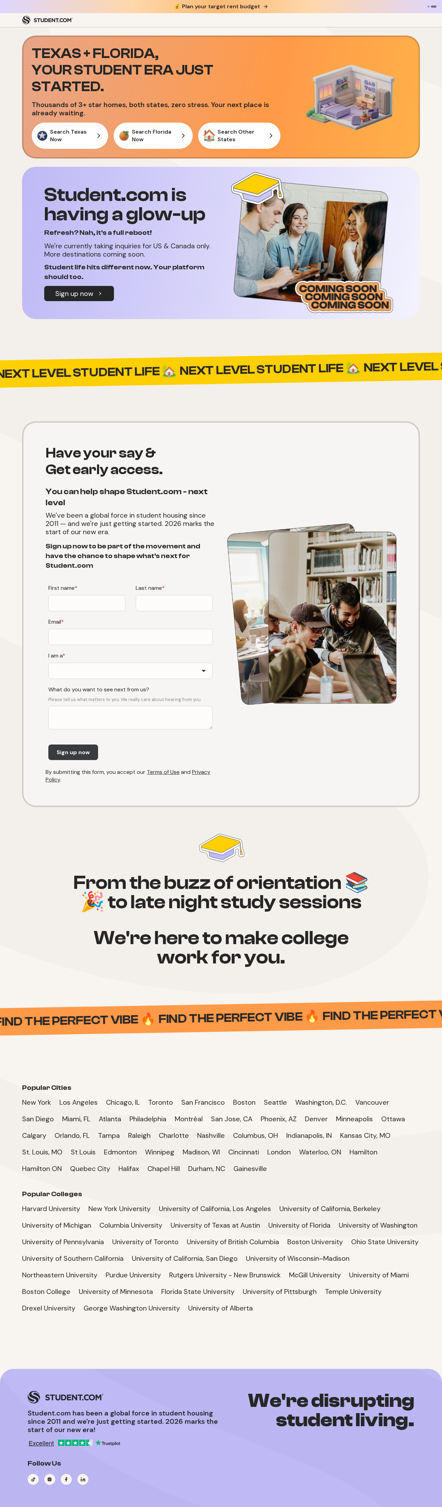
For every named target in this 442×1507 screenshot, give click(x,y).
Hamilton (363, 1152)
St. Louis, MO (42, 1152)
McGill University (315, 1275)
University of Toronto (145, 1242)
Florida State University (197, 1291)
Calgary (34, 1135)
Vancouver (372, 1102)
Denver (316, 1119)
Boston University (315, 1242)
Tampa (109, 1135)
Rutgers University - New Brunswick (225, 1275)
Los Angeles (78, 1102)
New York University (119, 1208)
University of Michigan (56, 1225)
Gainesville (250, 1168)
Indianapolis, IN (309, 1135)
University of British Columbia (233, 1242)
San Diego (38, 1119)
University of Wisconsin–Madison (297, 1258)
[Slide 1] (428, 7)
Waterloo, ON (320, 1152)
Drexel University (48, 1308)
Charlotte (174, 1135)
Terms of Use (163, 772)
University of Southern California (73, 1258)
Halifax (128, 1168)
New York (36, 1102)
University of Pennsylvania (63, 1242)
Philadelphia (147, 1119)
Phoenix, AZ (279, 1119)
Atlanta (110, 1119)
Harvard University (51, 1208)
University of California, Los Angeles (215, 1208)
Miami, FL (76, 1119)
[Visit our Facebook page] (66, 1479)
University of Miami (379, 1275)
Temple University (353, 1291)
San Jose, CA (231, 1119)
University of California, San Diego (185, 1258)
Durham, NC (206, 1168)
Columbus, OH (255, 1135)
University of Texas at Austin (215, 1225)
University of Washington (378, 1225)
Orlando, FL (72, 1135)
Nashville (211, 1135)
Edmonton (120, 1152)
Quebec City (90, 1168)
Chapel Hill (163, 1168)
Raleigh (139, 1135)
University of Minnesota (116, 1291)
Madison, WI (201, 1152)
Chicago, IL (123, 1102)
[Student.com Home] (47, 20)
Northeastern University (59, 1275)
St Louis (83, 1152)
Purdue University (133, 1275)
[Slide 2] (433, 7)
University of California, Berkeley (330, 1208)
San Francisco (203, 1102)
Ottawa (393, 1119)
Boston (244, 1102)
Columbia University (130, 1225)
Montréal (189, 1119)
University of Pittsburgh (280, 1291)
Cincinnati (243, 1152)
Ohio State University (385, 1242)
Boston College (46, 1291)
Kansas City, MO (365, 1135)
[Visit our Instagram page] (49, 1479)
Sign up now (74, 293)
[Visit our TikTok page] (33, 1479)
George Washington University (132, 1308)
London (279, 1152)
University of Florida (299, 1225)
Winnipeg (159, 1152)
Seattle (275, 1102)
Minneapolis (354, 1119)
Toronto (160, 1102)
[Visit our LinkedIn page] (82, 1479)
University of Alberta (220, 1308)
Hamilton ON (42, 1168)
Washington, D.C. (321, 1102)
